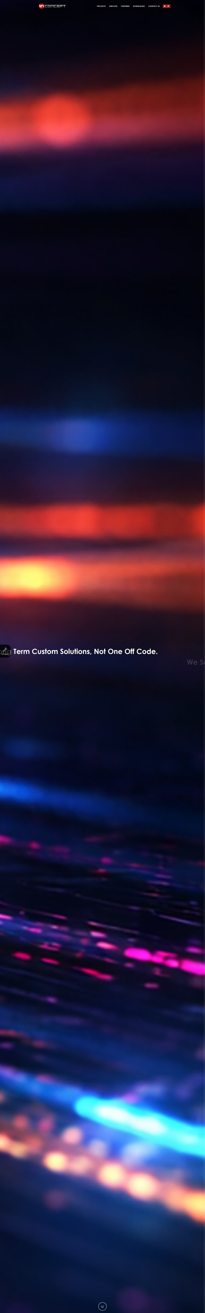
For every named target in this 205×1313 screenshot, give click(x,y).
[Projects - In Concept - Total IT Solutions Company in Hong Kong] (102, 1306)
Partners (125, 6)
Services (113, 6)
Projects (101, 6)
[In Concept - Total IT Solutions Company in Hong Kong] (53, 6)
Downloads (139, 6)
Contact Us (154, 6)
